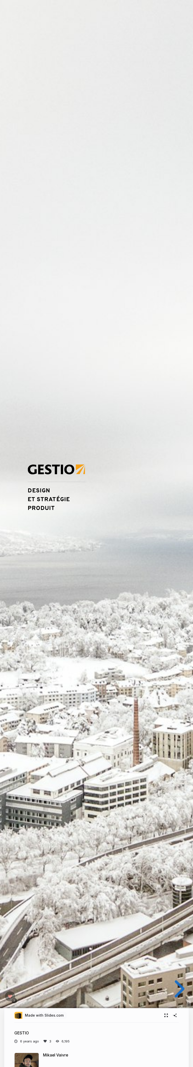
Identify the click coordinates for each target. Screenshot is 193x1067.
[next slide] (179, 989)
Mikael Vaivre (55, 1055)
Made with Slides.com (44, 1015)
